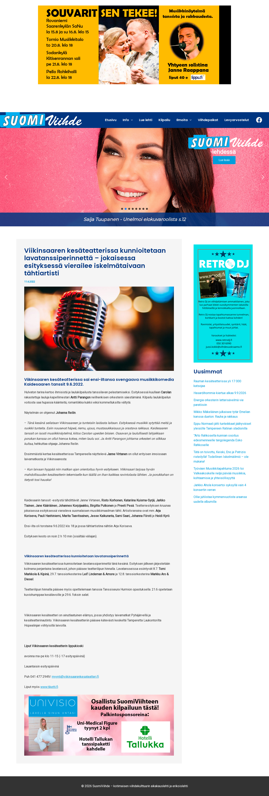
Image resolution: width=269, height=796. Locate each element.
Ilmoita (182, 120)
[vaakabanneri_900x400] (134, 44)
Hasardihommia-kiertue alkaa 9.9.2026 (220, 393)
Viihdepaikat (208, 120)
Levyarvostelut (236, 120)
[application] (131, 120)
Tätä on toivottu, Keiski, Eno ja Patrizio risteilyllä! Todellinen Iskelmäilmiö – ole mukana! (221, 456)
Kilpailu (164, 120)
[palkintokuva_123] (99, 725)
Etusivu (110, 120)
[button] (134, 177)
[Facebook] (259, 120)
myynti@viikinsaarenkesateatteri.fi (75, 676)
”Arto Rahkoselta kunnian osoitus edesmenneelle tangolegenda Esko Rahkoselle (218, 440)
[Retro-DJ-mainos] (223, 303)
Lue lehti (145, 120)
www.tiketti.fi (49, 687)
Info (126, 120)
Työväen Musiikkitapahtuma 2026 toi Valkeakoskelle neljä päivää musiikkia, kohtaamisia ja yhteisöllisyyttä (220, 473)
